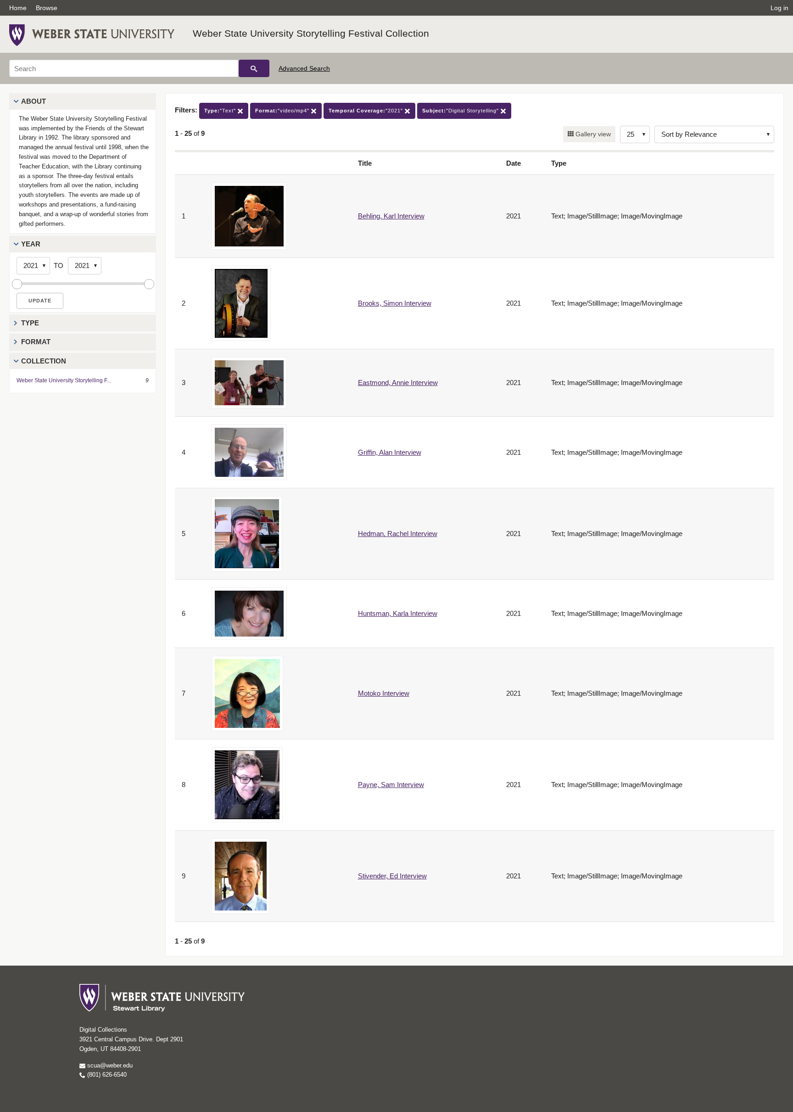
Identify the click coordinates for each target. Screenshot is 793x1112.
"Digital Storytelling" (461, 110)
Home (18, 7)
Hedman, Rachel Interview (397, 533)
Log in (779, 7)
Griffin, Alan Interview (389, 452)
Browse (46, 7)
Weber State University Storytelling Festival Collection (311, 33)
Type (30, 323)
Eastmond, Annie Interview (398, 382)
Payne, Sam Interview (391, 784)
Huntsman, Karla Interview (397, 613)
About (33, 101)
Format (35, 342)
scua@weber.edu (109, 1065)
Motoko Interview (383, 693)
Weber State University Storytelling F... (64, 380)
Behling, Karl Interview (391, 216)
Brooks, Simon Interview (394, 303)
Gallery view (592, 134)
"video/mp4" (283, 110)
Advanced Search (304, 68)
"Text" (221, 110)
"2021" (367, 110)
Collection (43, 361)
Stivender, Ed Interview (392, 876)
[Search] (254, 68)
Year (30, 244)
